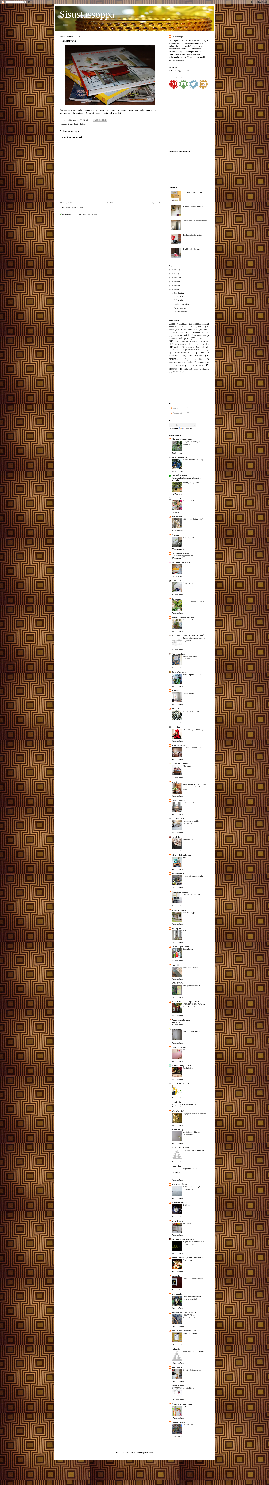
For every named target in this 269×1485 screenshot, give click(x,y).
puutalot (172, 350)
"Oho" (185, 857)
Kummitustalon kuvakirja (183, 1239)
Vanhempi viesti (153, 203)
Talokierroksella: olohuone (193, 206)
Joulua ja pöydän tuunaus (192, 803)
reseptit (207, 350)
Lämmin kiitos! (188, 1388)
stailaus (190, 362)
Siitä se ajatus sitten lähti (192, 192)
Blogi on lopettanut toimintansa (184, 1105)
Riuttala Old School (180, 1084)
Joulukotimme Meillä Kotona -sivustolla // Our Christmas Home (194, 786)
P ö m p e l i (177, 928)
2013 (174, 286)
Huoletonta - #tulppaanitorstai (194, 1351)
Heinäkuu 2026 (188, 501)
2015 (174, 278)
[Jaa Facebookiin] (102, 120)
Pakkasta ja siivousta (190, 931)
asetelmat (173, 326)
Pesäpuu (175, 535)
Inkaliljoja (176, 1102)
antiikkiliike (183, 324)
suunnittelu (202, 362)
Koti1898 (175, 965)
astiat (200, 326)
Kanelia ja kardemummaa (183, 617)
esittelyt (194, 329)
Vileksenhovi (177, 1029)
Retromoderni (178, 873)
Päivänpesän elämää (180, 553)
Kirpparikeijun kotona (181, 855)
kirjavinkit (74, 124)
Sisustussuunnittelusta (191, 967)
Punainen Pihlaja (179, 1203)
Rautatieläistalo (178, 745)
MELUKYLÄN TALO (181, 1184)
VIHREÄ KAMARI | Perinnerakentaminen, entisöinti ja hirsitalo (186, 478)
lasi (187, 341)
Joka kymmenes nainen (191, 986)
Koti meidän (177, 517)
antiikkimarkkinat (200, 324)
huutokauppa (195, 333)
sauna (202, 353)
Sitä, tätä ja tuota (178, 1022)
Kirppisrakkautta (179, 457)
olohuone (190, 347)
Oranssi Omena (178, 1422)
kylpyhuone (178, 341)
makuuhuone (180, 344)
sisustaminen (195, 355)
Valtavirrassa (177, 1221)
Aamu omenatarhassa (181, 1020)
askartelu (189, 327)
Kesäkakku (187, 1205)
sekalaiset (82, 124)
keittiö (187, 335)
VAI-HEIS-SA (178, 983)
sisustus (174, 359)
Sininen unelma (188, 693)
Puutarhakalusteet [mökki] (193, 460)
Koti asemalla (177, 1367)
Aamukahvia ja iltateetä (182, 1065)
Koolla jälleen (188, 1068)
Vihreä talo (176, 581)
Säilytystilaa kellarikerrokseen (195, 221)
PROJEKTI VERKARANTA (184, 1313)
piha (203, 347)
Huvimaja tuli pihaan (191, 483)
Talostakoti (176, 599)
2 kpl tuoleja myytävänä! (192, 894)
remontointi (194, 349)
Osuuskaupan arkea (180, 947)
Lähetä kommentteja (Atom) (76, 207)
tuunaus (173, 368)
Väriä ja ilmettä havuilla (192, 620)
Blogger (150, 1453)
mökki (206, 344)
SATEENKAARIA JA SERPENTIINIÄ (188, 636)
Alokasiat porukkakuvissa (192, 674)
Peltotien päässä (178, 1386)
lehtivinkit (195, 341)
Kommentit (177, 413)
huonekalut (178, 332)
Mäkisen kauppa (179, 910)
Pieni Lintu (176, 498)
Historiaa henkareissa (191, 711)
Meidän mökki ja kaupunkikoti (185, 1002)
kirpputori (185, 338)
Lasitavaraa (178, 296)
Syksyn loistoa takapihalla (193, 876)
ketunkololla (177, 1294)
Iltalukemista (179, 300)
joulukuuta (178, 293)
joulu (207, 333)
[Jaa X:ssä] (100, 120)
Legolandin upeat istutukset (193, 1150)
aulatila (172, 330)
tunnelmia (197, 365)
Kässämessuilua (188, 839)
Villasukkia (187, 766)
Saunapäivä (187, 565)
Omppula (176, 1276)
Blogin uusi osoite (190, 1168)
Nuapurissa (176, 1166)
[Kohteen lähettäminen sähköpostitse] (94, 120)
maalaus (205, 341)
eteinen (206, 330)
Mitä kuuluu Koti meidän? (193, 519)
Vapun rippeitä (188, 537)
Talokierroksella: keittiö (192, 235)
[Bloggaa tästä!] (97, 120)
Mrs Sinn (176, 782)
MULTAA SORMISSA (181, 1148)
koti (207, 338)
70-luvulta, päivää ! (180, 709)
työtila (185, 369)
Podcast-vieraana (189, 583)
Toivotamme (187, 1260)
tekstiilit (180, 365)
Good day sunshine (190, 1333)
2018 (174, 270)
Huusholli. (176, 837)
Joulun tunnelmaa (181, 312)
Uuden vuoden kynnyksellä (193, 1278)
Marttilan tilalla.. (179, 1111)
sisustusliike (198, 359)
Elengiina (176, 727)
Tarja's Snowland (179, 672)
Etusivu (110, 203)
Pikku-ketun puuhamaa (182, 1404)
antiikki (172, 324)
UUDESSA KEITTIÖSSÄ (192, 748)
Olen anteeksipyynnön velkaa (183, 556)
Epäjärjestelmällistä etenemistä (194, 1114)
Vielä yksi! (187, 1223)
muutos (196, 344)
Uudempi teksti (66, 203)
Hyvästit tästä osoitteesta (192, 1370)
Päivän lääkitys (180, 308)
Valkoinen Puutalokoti (181, 562)
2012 (174, 290)
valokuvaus (177, 372)
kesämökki (201, 335)
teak (170, 366)
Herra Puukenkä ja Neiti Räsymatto (187, 1258)
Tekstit (175, 408)
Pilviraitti (176, 690)
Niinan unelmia (178, 654)
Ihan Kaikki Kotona (180, 764)
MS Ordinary (177, 1129)
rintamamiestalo (182, 352)
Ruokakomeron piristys (191, 1031)
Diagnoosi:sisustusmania (182, 439)
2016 (174, 274)
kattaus (176, 336)
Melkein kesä (188, 1425)
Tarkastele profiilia (176, 61)
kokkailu (199, 338)
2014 (174, 282)
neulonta (177, 347)
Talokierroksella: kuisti (192, 249)
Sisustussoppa (87, 14)
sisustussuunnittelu (176, 362)
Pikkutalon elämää (180, 892)
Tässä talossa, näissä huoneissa (184, 1331)
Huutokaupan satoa (181, 304)
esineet (181, 329)
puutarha (181, 350)
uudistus (195, 369)
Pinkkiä (185, 1050)
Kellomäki (176, 1349)
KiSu (184, 1406)
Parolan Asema (178, 800)
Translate (188, 429)
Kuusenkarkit (188, 949)
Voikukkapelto (178, 819)
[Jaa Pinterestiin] (105, 120)
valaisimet (205, 369)
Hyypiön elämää (179, 1047)
